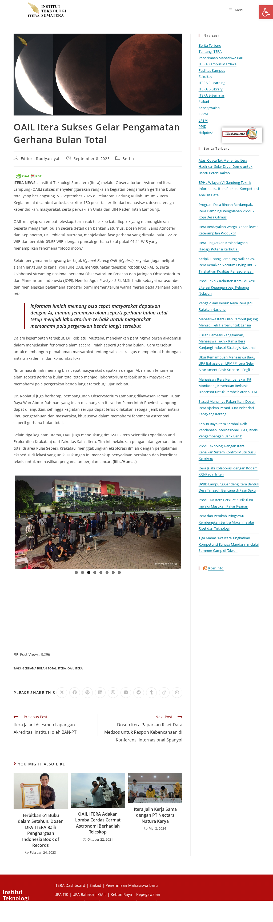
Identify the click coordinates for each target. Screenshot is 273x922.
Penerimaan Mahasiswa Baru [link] (221, 57)
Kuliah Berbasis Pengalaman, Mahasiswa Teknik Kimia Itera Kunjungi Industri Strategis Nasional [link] (227, 341)
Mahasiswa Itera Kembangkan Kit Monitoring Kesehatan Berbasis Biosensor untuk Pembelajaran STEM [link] (228, 385)
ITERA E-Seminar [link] (211, 95)
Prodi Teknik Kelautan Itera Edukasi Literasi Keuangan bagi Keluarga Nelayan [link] (227, 287)
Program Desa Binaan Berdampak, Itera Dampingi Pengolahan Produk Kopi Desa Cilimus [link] (226, 210)
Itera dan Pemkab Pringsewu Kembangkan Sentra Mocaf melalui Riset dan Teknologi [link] (226, 522)
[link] (266, 12)
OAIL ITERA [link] (75, 668)
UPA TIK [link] (61, 894)
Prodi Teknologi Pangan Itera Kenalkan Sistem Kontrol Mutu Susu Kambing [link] (227, 452)
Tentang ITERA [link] (210, 51)
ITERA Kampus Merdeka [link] (217, 64)
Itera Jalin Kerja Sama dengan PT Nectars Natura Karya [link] (155, 815)
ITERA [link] (62, 668)
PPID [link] (202, 126)
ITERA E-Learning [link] (212, 82)
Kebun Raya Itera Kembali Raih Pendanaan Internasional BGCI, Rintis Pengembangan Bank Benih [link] (228, 430)
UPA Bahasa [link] (83, 894)
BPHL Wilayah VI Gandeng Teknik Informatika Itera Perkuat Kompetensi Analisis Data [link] (229, 188)
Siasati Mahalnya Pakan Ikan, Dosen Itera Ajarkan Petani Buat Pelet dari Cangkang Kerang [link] (227, 407)
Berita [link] (128, 158)
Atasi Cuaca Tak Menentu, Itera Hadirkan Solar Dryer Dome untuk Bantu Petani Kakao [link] (225, 166)
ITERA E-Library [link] (211, 89)
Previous (6, 521)
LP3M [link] (203, 120)
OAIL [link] (102, 894)
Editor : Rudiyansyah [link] (41, 158)
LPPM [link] (203, 113)
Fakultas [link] (205, 76)
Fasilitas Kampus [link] (212, 70)
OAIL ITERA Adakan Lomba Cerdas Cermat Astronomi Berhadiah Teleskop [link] (98, 823)
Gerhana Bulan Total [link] (39, 668)
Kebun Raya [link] (121, 894)
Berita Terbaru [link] (210, 45)
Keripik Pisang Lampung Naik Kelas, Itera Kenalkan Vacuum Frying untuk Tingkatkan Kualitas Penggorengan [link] (227, 265)
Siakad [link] (204, 101)
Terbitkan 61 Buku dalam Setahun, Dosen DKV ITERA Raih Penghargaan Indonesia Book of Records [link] (40, 830)
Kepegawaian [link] (209, 107)
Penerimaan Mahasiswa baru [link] (132, 885)
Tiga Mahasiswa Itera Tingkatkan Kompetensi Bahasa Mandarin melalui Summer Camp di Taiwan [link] (229, 544)
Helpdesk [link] (206, 132)
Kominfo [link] (216, 568)
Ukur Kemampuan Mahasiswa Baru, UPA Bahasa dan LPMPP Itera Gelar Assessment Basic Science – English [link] (227, 363)
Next (189, 521)
